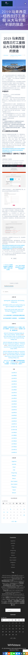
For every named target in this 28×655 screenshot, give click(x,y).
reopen (22, 587)
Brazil (14, 467)
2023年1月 (14, 384)
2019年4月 (14, 446)
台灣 (8, 597)
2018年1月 (14, 452)
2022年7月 (14, 392)
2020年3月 (14, 418)
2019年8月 (14, 435)
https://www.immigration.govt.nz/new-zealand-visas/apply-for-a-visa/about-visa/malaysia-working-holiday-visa (13, 150)
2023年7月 (14, 378)
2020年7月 (14, 409)
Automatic (21, 575)
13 (4, 512)
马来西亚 (14, 258)
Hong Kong (14, 472)
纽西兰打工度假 (14, 603)
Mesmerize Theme (14, 650)
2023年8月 (14, 375)
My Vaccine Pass (5, 583)
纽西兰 (6, 603)
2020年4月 (14, 415)
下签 (4, 597)
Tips (5, 590)
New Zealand (18, 55)
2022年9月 (14, 387)
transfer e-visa (12, 590)
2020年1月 (14, 424)
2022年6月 (14, 395)
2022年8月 (14, 389)
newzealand (14, 583)
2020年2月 (14, 421)
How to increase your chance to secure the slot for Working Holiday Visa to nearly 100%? (14, 347)
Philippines (14, 487)
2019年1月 (14, 449)
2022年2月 (14, 407)
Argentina (14, 461)
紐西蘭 (11, 601)
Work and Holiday (16, 592)
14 (7, 512)
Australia (14, 464)
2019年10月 (14, 429)
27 (4, 518)
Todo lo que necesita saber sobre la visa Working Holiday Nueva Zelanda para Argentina (14, 311)
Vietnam (14, 492)
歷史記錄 (9, 599)
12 (24, 509)
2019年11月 (14, 426)
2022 (4, 575)
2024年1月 (14, 372)
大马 (13, 597)
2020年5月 (14, 412)
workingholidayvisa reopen (7, 595)
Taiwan (14, 490)
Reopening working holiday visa (8, 588)
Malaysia (12, 55)
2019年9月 (14, 432)
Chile (14, 470)
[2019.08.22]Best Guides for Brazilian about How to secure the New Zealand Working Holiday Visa (14, 338)
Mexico (14, 478)
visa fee (18, 590)
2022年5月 (14, 398)
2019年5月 (14, 444)
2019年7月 (14, 438)
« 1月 (12, 521)
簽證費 (6, 601)
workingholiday (8, 594)
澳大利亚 (13, 599)
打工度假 (18, 597)
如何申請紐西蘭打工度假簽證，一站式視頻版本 (14, 318)
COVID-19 (18, 577)
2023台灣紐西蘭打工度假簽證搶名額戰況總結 (14, 315)
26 (24, 515)
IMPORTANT (17, 579)
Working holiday (19, 594)
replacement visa (20, 588)
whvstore (6, 55)
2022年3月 (14, 404)
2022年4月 (14, 401)
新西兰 (4, 599)
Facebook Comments (8, 285)
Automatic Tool (6, 577)
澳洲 (17, 599)
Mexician (16, 581)
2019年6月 (14, 441)
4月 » (15, 521)
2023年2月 (14, 381)
